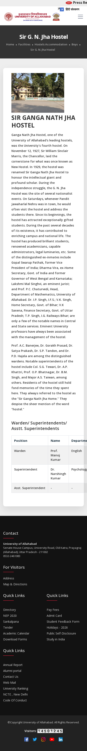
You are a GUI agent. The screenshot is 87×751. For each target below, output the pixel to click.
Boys (75, 44)
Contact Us (10, 677)
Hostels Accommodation (51, 44)
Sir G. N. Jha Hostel (42, 49)
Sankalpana (11, 622)
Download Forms (15, 639)
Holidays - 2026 (57, 627)
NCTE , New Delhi (15, 694)
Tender (8, 627)
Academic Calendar (16, 633)
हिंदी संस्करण (72, 9)
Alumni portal (12, 671)
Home (10, 44)
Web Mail (9, 683)
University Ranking (15, 688)
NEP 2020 (10, 616)
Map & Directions (15, 584)
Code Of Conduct (15, 700)
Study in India (56, 639)
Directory (9, 610)
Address (8, 578)
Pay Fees (53, 610)
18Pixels (54, 744)
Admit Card (54, 616)
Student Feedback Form (63, 622)
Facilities (24, 44)
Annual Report (13, 665)
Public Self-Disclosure (61, 633)
